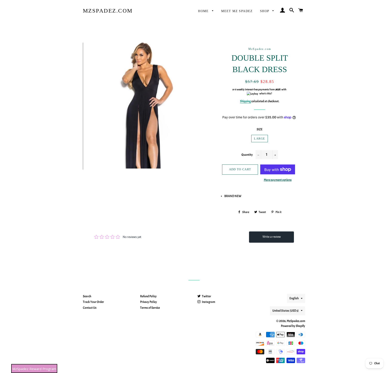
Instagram (208, 302)
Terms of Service (150, 308)
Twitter (206, 296)
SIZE (259, 129)
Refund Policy (148, 296)
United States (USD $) (285, 311)
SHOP (265, 11)
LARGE (259, 138)
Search (87, 296)
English (294, 298)
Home (204, 11)
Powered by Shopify (293, 326)
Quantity (247, 155)
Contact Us (90, 308)
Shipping (245, 101)
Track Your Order (93, 302)
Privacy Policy (148, 302)
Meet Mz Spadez (237, 11)
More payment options (278, 180)
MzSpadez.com (108, 11)
